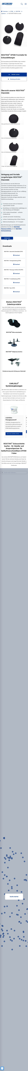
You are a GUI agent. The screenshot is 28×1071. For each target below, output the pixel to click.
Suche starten (14, 896)
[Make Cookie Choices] (2, 1068)
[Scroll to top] (25, 1068)
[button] (25, 4)
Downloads (7, 238)
